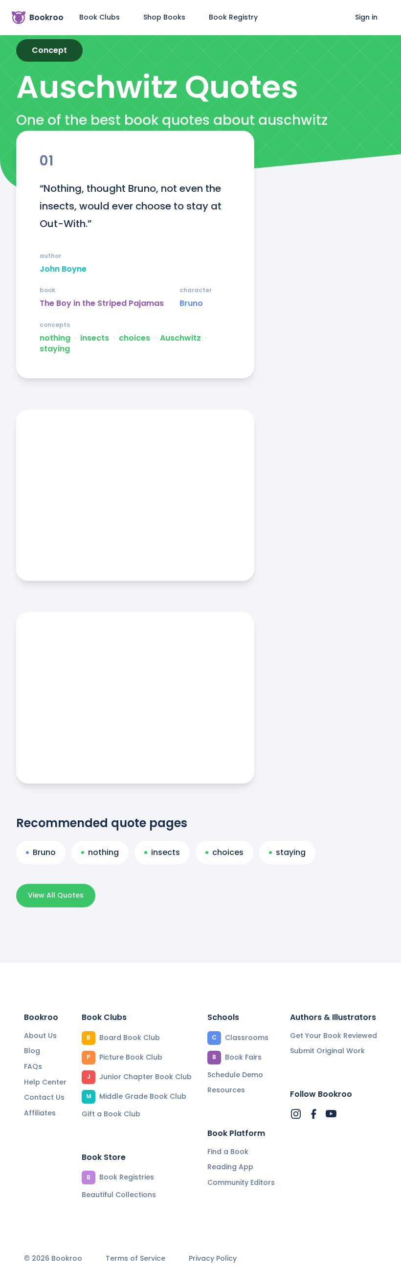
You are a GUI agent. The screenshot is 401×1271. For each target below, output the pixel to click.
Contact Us (44, 1097)
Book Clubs (99, 17)
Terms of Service (135, 1258)
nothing (55, 338)
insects (94, 338)
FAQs (33, 1066)
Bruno (191, 303)
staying (55, 349)
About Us (40, 1035)
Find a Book (227, 1151)
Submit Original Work (327, 1051)
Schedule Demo (235, 1075)
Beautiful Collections (119, 1195)
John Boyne (63, 269)
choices (134, 338)
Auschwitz (180, 338)
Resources (226, 1090)
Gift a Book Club (111, 1114)
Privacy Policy (213, 1258)
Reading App (230, 1167)
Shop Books (164, 17)
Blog (32, 1051)
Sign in (366, 17)
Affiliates (40, 1113)
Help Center (45, 1082)
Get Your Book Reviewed (333, 1035)
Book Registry (233, 17)
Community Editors (241, 1182)
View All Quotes (56, 895)
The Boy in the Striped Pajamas (102, 303)
